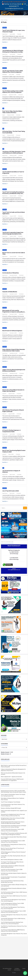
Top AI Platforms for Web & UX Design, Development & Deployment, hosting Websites (12, 52)
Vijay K (3, 114)
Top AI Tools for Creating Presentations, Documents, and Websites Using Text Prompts (13, 193)
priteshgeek (4, 74)
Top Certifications (7, 968)
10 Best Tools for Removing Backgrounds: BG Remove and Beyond (13, 370)
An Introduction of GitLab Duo (10, 273)
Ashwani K (4, 393)
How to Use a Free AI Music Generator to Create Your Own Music (13, 390)
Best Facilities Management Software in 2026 (11, 859)
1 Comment (19, 34)
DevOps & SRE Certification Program (15, 2)
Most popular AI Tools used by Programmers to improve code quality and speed (13, 312)
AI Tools (4, 27)
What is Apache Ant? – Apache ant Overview (11, 776)
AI (3, 108)
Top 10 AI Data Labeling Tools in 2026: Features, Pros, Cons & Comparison (12, 91)
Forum (23, 968)
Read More (5, 42)
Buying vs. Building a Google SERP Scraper (11, 808)
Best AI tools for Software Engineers (12, 330)
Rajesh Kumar (4, 34)
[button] (25, 973)
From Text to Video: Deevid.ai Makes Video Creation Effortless (12, 111)
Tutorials (17, 968)
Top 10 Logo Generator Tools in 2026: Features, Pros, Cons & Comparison (12, 71)
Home (2, 19)
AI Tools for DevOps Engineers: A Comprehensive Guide (11, 431)
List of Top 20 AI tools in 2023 (10, 491)
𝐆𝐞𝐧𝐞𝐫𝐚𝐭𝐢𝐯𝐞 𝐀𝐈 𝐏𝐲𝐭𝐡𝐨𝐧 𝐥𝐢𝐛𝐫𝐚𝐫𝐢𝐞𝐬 (9, 291)
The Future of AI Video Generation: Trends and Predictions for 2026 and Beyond (13, 152)
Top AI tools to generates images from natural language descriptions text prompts (12, 234)
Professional (17, 969)
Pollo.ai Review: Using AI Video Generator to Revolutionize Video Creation (13, 350)
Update (9, 969)
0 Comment (20, 94)
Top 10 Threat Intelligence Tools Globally (10, 802)
